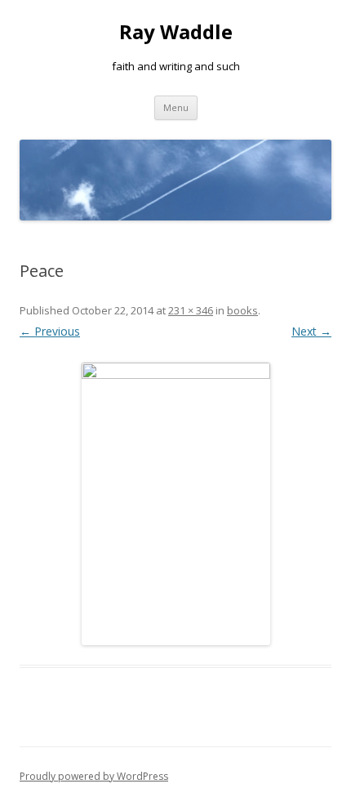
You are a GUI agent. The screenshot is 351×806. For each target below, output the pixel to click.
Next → (311, 331)
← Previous (50, 331)
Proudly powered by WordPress (94, 776)
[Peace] (175, 504)
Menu (176, 107)
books (242, 310)
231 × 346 (190, 310)
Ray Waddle (176, 32)
